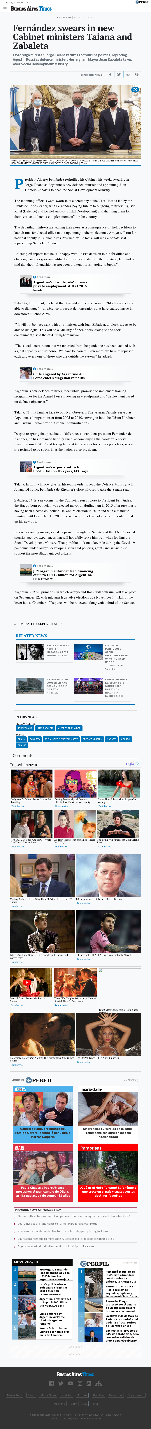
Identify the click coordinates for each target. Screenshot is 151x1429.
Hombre (98, 1395)
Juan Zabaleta (45, 728)
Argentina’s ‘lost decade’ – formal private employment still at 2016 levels (60, 286)
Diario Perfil (14, 1395)
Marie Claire (48, 1395)
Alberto (125, 739)
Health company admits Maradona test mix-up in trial (58, 650)
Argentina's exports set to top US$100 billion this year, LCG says (61, 469)
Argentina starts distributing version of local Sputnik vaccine (56, 1246)
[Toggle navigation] (6, 8)
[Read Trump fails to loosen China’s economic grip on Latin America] (30, 680)
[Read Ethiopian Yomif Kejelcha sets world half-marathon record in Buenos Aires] (88, 680)
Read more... (45, 277)
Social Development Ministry (61, 739)
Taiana (21, 739)
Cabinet (111, 739)
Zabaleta (35, 739)
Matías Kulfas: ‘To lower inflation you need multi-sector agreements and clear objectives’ (74, 1216)
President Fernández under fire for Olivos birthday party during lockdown (63, 1231)
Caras (31, 1395)
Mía (95, 1403)
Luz (85, 1403)
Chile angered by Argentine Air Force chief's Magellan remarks (59, 376)
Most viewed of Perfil (108, 1264)
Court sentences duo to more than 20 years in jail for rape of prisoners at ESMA (67, 1238)
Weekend (59, 1403)
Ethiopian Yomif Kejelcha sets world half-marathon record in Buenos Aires (116, 688)
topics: (20, 734)
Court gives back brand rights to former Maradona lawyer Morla (57, 1223)
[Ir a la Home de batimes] (75, 1374)
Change (22, 745)
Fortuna (82, 1395)
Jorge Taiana (25, 728)
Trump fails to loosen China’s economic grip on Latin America (57, 686)
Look (74, 1403)
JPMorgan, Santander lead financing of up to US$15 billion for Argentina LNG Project (63, 575)
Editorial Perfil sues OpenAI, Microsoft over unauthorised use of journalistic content (116, 657)
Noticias (67, 1395)
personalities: (26, 723)
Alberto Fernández (69, 728)
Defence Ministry (92, 739)
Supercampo (136, 1395)
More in (17, 1080)
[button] (135, 90)
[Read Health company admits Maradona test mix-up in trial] (30, 646)
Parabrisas (115, 1395)
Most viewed (26, 1262)
